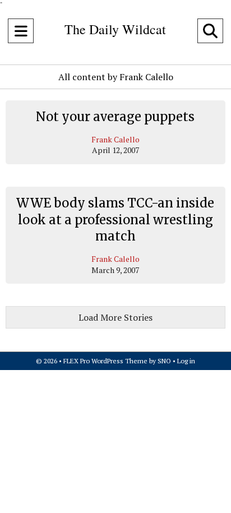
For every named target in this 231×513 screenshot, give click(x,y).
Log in (186, 361)
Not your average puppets (115, 116)
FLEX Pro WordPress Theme (105, 361)
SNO (164, 361)
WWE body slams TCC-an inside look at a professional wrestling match (115, 219)
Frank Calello (115, 139)
